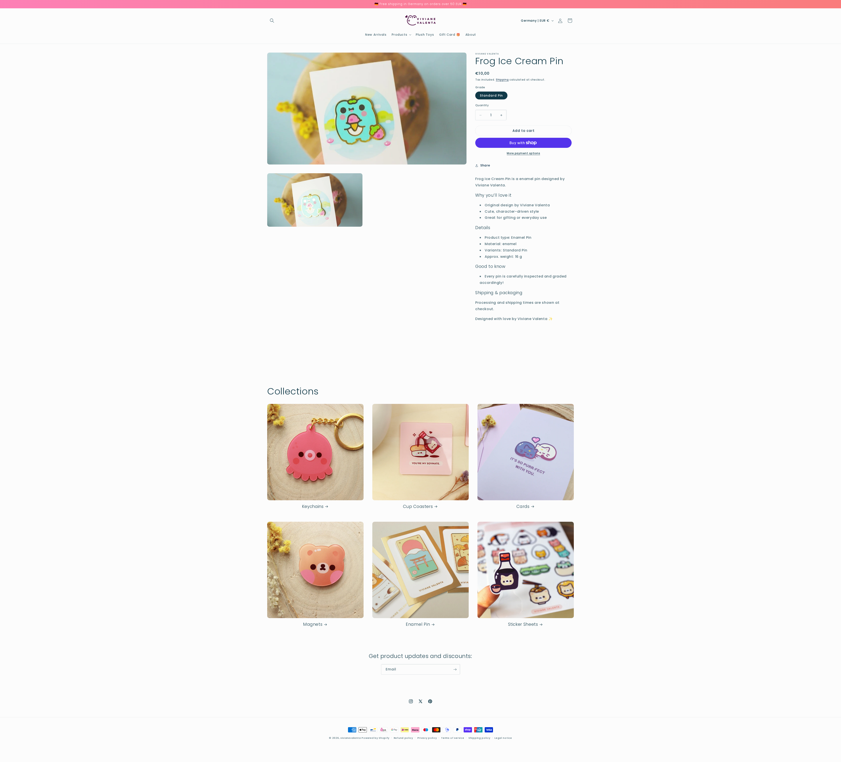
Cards (522, 506)
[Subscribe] (455, 669)
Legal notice (503, 737)
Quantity (482, 105)
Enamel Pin (418, 624)
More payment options (523, 153)
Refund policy (403, 737)
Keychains (313, 506)
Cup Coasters (418, 506)
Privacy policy (427, 737)
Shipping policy (479, 737)
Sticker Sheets (523, 624)
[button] (272, 20)
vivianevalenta (350, 738)
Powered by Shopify (375, 738)
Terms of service (452, 737)
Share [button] (485, 165)
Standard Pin (491, 95)
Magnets (312, 624)
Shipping (502, 79)
